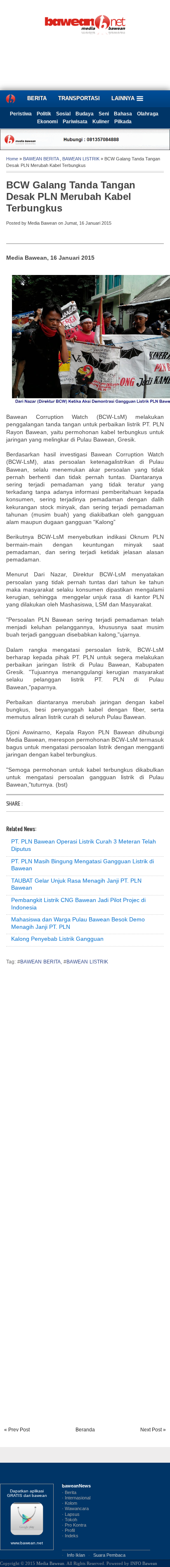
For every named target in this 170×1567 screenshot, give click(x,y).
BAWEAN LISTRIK (80, 158)
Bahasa (123, 114)
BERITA (37, 98)
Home (12, 158)
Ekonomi (47, 122)
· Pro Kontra (74, 1524)
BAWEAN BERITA (41, 158)
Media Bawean (50, 1563)
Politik (44, 114)
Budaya (85, 114)
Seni (104, 114)
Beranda (85, 1430)
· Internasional (76, 1497)
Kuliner (100, 122)
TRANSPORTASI (79, 98)
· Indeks (70, 1535)
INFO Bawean (143, 1563)
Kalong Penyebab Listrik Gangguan (57, 938)
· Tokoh (69, 1519)
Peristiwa (21, 114)
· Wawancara (75, 1508)
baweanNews (76, 1485)
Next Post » (153, 1430)
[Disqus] (85, 1086)
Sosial (63, 114)
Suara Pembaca (109, 1555)
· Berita (69, 1492)
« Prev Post (17, 1430)
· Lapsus (71, 1514)
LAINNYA (123, 98)
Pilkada (123, 122)
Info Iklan (76, 1555)
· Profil (68, 1530)
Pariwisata (75, 122)
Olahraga (147, 114)
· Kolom (69, 1503)
